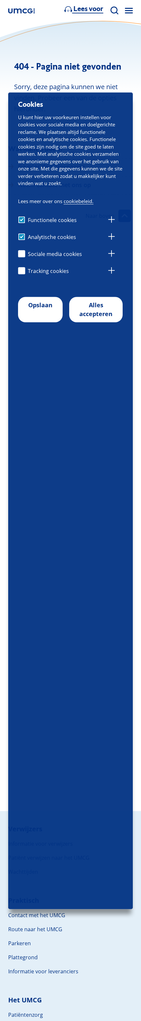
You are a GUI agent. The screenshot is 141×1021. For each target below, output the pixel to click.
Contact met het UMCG (36, 915)
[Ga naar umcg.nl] (21, 10)
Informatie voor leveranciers (43, 971)
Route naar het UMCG (35, 929)
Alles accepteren (95, 309)
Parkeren (19, 943)
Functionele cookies (52, 220)
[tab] (111, 220)
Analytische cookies (52, 237)
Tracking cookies (48, 271)
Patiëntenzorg (25, 1014)
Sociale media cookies (55, 254)
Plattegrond (23, 957)
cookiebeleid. (78, 201)
